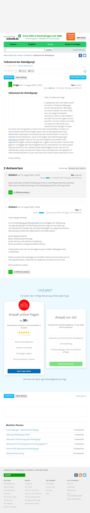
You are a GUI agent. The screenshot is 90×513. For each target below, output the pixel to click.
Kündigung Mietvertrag (32, 500)
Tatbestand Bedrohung (15, 453)
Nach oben (80, 396)
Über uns (70, 484)
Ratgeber (34, 39)
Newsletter (28, 484)
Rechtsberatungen (53, 39)
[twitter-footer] (84, 475)
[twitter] (84, 55)
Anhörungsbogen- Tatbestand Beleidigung (22, 430)
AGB (47, 493)
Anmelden (7, 493)
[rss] (80, 475)
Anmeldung (50, 484)
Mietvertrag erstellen (32, 503)
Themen (13, 44)
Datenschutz (71, 490)
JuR (80, 210)
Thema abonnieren (25, 66)
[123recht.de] (12, 37)
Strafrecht (28, 55)
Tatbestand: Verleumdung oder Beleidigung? (23, 439)
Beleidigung (13, 140)
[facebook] (80, 55)
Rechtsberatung (9, 490)
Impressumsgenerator (32, 497)
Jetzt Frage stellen (24, 371)
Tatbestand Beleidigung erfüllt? (18, 435)
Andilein (78, 85)
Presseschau (8, 500)
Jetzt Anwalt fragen (78, 77)
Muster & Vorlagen (72, 44)
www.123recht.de (10, 55)
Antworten (9, 77)
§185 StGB (34, 223)
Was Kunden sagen (10, 497)
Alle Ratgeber (8, 503)
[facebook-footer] (76, 475)
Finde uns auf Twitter (32, 490)
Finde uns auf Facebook (33, 493)
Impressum (71, 487)
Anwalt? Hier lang (78, 50)
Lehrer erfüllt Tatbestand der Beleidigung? (22, 449)
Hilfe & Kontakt (9, 487)
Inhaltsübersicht (9, 484)
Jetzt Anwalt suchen (66, 364)
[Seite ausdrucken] (85, 71)
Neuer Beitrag (21, 77)
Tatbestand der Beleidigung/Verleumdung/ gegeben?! (27, 444)
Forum (50, 44)
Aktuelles (49, 490)
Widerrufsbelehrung (74, 499)
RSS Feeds (28, 487)
